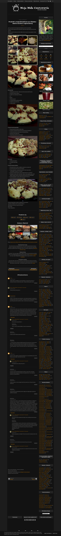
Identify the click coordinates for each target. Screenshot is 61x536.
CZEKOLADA (47, 358)
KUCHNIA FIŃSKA (41, 406)
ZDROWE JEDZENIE (41, 138)
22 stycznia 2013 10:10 (12, 380)
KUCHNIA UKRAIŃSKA (48, 445)
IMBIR (43, 236)
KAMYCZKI (40, 115)
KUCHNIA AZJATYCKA (45, 214)
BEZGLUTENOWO (41, 131)
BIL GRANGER (46, 494)
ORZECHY (45, 299)
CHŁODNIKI (40, 123)
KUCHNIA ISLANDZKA (48, 414)
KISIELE (40, 362)
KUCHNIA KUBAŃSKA (41, 422)
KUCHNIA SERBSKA (48, 437)
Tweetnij (26, 217)
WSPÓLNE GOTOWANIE (42, 460)
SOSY (39, 180)
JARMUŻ (46, 236)
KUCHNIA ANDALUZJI (41, 389)
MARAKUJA (40, 298)
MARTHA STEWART (41, 501)
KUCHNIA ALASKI (49, 386)
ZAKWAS (40, 273)
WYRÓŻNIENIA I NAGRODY (42, 487)
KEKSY (50, 361)
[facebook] (44, 1)
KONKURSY (47, 476)
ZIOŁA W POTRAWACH (41, 181)
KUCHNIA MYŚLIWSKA (48, 428)
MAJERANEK (40, 241)
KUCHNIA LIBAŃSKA (48, 422)
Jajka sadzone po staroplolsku (26, 237)
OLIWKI (46, 325)
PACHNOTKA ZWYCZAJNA (42, 245)
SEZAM (51, 250)
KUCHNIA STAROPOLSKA (30, 242)
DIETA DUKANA (47, 131)
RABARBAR (49, 303)
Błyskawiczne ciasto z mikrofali (46, 72)
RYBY (45, 228)
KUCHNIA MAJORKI (41, 424)
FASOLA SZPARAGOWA (42, 318)
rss (50, 58)
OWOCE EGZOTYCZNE (42, 300)
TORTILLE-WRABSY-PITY (42, 195)
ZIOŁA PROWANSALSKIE (48, 255)
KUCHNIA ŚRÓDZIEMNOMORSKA (43, 451)
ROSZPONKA (40, 248)
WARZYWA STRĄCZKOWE (42, 333)
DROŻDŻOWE (48, 265)
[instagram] (45, 1)
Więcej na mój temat (47, 40)
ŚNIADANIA (44, 157)
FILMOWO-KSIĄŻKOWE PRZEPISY (43, 472)
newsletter (46, 58)
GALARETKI (40, 360)
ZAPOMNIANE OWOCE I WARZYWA (43, 305)
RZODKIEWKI (47, 328)
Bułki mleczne (46, 81)
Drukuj (14, 217)
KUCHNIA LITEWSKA (41, 423)
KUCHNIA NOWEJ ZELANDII (42, 430)
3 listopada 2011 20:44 (12, 279)
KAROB (43, 296)
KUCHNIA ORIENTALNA (42, 431)
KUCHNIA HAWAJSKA (41, 408)
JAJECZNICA (43, 202)
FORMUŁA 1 (40, 473)
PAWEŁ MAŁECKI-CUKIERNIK (42, 505)
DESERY (40, 359)
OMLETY (40, 157)
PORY (45, 327)
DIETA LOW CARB (41, 134)
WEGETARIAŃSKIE (41, 137)
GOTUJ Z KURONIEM (47, 498)
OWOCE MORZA (41, 228)
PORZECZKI (40, 303)
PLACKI (47, 193)
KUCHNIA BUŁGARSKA (48, 400)
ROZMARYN (45, 248)
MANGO (47, 297)
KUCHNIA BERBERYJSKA (42, 395)
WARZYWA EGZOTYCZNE (42, 332)
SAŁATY (47, 250)
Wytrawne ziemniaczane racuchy (46, 91)
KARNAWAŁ (43, 476)
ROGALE (47, 270)
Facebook (31, 254)
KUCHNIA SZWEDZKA (41, 443)
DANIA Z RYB (48, 224)
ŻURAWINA (40, 306)
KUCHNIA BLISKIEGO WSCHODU (43, 396)
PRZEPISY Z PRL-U (49, 135)
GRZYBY (40, 319)
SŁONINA (48, 379)
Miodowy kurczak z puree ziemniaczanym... (33, 237)
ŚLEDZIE (40, 207)
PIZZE (44, 193)
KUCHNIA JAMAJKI (47, 415)
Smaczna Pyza (12, 295)
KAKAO (40, 361)
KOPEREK (40, 175)
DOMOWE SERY (41, 470)
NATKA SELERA (41, 243)
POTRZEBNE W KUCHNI (42, 480)
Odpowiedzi (13, 317)
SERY (49, 483)
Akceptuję (55, 533)
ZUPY (48, 123)
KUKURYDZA (40, 324)
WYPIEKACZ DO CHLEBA (48, 272)
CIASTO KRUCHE (48, 352)
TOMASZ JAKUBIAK (41, 507)
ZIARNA (49, 218)
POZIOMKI (45, 303)
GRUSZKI (50, 293)
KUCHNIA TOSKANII (41, 444)
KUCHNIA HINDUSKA (48, 408)
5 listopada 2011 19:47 (12, 307)
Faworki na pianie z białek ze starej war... (11, 237)
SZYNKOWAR (50, 167)
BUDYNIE (40, 344)
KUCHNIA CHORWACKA (48, 401)
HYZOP (40, 236)
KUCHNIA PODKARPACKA (42, 434)
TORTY (40, 368)
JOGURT (40, 155)
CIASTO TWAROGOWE (41, 355)
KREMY (44, 123)
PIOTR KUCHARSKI (50, 505)
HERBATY (50, 235)
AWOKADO (43, 290)
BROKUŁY (40, 313)
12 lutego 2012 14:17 (14, 320)
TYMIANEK (46, 252)
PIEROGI (40, 193)
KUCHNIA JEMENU (48, 416)
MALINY (43, 297)
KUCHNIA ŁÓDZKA (48, 190)
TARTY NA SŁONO (48, 194)
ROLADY (46, 366)
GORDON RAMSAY (41, 498)
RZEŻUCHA (49, 249)
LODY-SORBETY (45, 155)
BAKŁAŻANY (45, 312)
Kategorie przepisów (20, 1)
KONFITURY (48, 145)
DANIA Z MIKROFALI (41, 469)
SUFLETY (44, 367)
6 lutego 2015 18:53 (14, 421)
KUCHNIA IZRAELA (41, 415)
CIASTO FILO (48, 351)
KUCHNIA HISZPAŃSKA (42, 409)
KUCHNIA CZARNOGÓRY (42, 402)
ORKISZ (48, 217)
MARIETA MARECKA (47, 500)
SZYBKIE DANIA (44, 218)
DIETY (45, 134)
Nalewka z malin (46, 100)
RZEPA (43, 328)
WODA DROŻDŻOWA (41, 272)
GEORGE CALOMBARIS (48, 497)
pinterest (41, 58)
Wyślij (23, 219)
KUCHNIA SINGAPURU (41, 438)
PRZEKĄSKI (48, 245)
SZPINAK (40, 331)
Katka (11, 306)
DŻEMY (40, 145)
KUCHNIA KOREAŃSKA (48, 420)
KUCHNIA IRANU (48, 413)
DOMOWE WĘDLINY (49, 165)
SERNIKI (40, 367)
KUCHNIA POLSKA (49, 189)
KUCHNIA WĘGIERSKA (42, 448)
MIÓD (40, 156)
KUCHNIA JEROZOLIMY (41, 417)
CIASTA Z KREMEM (48, 348)
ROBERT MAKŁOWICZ (41, 506)
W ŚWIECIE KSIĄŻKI (41, 117)
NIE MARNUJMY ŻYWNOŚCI (42, 178)
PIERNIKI (48, 365)
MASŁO (49, 155)
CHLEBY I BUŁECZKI (41, 263)
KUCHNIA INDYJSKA (41, 413)
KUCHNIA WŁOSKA (41, 190)
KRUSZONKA (44, 362)
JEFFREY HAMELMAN (46, 499)
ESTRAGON (43, 235)
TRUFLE (49, 331)
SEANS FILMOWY (49, 116)
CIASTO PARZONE (41, 354)
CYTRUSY (40, 292)
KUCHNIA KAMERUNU (49, 417)
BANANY (40, 291)
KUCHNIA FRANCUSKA (47, 406)
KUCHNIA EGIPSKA (47, 403)
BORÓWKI (44, 291)
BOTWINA (49, 312)
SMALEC (44, 379)
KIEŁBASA (17, 242)
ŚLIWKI (50, 305)
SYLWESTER (40, 484)
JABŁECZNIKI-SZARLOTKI (47, 360)
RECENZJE (40, 483)
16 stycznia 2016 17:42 (12, 440)
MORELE (47, 298)
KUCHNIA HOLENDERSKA (42, 410)
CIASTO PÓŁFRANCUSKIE (48, 354)
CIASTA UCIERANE (41, 348)
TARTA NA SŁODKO (49, 367)
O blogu (14, 1)
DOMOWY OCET (41, 471)
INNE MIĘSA (48, 375)
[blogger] (48, 1)
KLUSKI (20, 242)
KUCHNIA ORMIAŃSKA (49, 431)
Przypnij (32, 217)
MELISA (45, 241)
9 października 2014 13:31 (13, 399)
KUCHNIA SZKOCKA (41, 442)
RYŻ (39, 218)
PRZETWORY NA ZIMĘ (41, 148)
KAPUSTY (22, 25)
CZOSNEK (48, 234)
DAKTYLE (49, 292)
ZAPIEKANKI (44, 180)
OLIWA (48, 178)
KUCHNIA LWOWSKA (48, 423)
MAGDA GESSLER (41, 500)
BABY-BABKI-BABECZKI (42, 341)
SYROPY (47, 283)
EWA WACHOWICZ (41, 497)
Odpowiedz (35, 291)
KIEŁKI (43, 237)
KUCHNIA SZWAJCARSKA (48, 442)
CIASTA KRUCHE (48, 346)
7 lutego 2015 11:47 (14, 432)
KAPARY (40, 237)
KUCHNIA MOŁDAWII (41, 428)
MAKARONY (40, 216)
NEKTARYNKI (40, 299)
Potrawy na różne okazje (28, 1)
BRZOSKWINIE (49, 291)
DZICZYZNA (44, 375)
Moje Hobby (42, 1)
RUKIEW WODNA (41, 249)
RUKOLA (45, 249)
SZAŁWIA (40, 251)
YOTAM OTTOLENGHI (47, 507)
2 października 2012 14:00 (13, 370)
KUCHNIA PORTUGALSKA (42, 435)
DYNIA (40, 293)
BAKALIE (40, 188)
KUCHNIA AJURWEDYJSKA (42, 135)
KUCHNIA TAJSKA (48, 443)
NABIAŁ (48, 156)
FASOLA (44, 317)
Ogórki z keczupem (46, 109)
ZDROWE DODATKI (48, 137)
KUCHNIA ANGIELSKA (48, 389)
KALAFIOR (40, 320)
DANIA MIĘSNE (41, 374)
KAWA (47, 361)
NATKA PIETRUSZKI (44, 242)
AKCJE (40, 459)
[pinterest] (47, 1)
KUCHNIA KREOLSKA (41, 421)
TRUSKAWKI (40, 304)
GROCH (47, 318)
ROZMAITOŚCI (44, 483)
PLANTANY (48, 326)
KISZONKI (44, 145)
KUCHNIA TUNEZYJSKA (48, 444)
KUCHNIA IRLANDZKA (41, 414)
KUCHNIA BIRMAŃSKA (49, 395)
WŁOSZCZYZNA (49, 333)
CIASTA (44, 344)
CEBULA (40, 314)
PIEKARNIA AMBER (45, 459)
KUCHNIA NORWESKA (48, 429)
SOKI (43, 283)
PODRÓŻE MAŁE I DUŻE (42, 116)
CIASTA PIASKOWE (48, 347)
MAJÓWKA (49, 477)
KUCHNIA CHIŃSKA (41, 215)
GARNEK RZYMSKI (41, 166)
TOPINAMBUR (45, 331)
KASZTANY (47, 296)
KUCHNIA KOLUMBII (41, 420)
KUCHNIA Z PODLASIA (41, 449)
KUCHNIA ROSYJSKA (49, 436)
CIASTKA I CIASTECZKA (42, 351)
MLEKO (43, 156)
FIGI (43, 293)
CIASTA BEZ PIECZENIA (42, 345)
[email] (50, 1)
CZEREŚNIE (45, 292)
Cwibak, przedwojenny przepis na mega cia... (33, 230)
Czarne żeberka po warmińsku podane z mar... (19, 230)
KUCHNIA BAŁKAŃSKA (42, 394)
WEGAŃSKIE (47, 136)
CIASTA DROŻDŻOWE (41, 346)
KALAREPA (44, 320)
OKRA (43, 325)
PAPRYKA (44, 326)
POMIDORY (40, 327)
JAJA (49, 188)
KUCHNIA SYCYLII (49, 441)
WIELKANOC (40, 486)
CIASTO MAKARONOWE (42, 353)
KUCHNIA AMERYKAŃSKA (42, 388)
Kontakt (33, 263)
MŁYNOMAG (49, 216)
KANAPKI (47, 202)
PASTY (40, 179)
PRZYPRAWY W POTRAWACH (46, 179)
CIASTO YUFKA (47, 355)
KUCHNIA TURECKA (41, 445)
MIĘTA (40, 242)
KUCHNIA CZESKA (48, 402)
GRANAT (46, 293)
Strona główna (10, 1)
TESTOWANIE (45, 484)
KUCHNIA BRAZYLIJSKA (42, 400)
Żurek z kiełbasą (11, 231)
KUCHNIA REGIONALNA (24, 242)
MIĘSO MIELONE (45, 376)
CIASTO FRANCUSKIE (41, 352)
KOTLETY (40, 204)
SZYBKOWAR (45, 167)
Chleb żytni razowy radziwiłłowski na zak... (26, 230)
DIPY (39, 174)
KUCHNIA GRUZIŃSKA (48, 407)
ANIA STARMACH (41, 494)
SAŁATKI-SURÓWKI (41, 136)
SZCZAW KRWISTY (45, 251)
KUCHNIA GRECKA (41, 407)
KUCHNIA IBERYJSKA (49, 410)
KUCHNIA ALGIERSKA (41, 387)
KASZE (14, 242)
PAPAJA (48, 300)
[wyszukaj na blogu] (53, 1)
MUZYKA (44, 115)
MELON (44, 298)
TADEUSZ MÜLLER (48, 506)
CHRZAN (44, 234)
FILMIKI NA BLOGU (47, 471)
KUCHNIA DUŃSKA (41, 403)
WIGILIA (45, 486)
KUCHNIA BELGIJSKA (48, 394)
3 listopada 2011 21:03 (12, 288)
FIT (48, 134)
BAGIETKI (40, 262)
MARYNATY (44, 204)
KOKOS (51, 237)
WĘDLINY (40, 168)
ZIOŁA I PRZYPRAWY (41, 255)
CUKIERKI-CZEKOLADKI (42, 358)
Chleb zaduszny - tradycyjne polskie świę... (19, 237)
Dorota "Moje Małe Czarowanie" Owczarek (18, 287)
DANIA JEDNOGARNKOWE (42, 165)
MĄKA (45, 216)
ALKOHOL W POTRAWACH (42, 279)
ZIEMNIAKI (35, 242)
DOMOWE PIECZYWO (45, 201)
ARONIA (40, 290)
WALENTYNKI (47, 485)
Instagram (35, 254)
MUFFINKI (40, 365)
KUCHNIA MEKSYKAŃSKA (42, 427)
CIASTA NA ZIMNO (41, 347)
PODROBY (40, 379)
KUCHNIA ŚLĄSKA (41, 450)
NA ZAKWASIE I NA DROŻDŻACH (43, 478)
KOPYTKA (44, 189)
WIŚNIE (50, 304)
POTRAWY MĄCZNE (41, 194)
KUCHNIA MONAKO (49, 427)
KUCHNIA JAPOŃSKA (41, 416)
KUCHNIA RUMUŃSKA (41, 437)
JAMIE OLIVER (40, 499)
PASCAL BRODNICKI (41, 504)
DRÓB (39, 375)
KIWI (50, 296)
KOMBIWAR (40, 167)
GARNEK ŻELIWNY (47, 166)
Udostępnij (20, 217)
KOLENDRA (40, 238)
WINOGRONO (45, 304)
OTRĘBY (44, 244)
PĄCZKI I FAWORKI (41, 366)
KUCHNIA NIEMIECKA (41, 429)
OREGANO (49, 243)
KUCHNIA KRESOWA (47, 421)
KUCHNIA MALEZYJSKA (48, 424)
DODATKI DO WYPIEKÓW (45, 174)
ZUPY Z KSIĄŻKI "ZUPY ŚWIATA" (43, 124)
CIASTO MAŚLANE (49, 353)
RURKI (49, 366)
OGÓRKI (40, 325)
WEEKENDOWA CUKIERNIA (45, 368)
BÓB (48, 313)
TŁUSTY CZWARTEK (41, 485)
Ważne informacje (36, 1)
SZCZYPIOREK (41, 252)
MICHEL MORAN (47, 501)
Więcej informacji (48, 533)
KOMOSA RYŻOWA (46, 238)
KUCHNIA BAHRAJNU (48, 393)
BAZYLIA (40, 234)
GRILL (39, 202)
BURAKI (44, 313)
